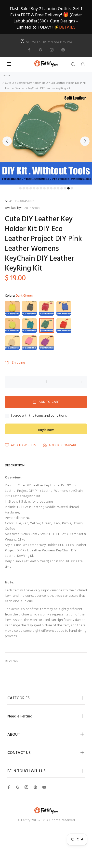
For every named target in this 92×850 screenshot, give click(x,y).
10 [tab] (51, 188)
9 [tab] (48, 188)
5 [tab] (34, 188)
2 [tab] (24, 188)
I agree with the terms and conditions (39, 416)
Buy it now (46, 430)
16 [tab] (72, 188)
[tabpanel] (46, 138)
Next (85, 141)
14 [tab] (65, 188)
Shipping (18, 363)
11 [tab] (54, 188)
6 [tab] (37, 188)
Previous (7, 141)
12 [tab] (58, 188)
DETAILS (67, 27)
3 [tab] (27, 188)
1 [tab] (20, 188)
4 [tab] (30, 188)
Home (6, 75)
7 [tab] (41, 188)
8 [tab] (44, 188)
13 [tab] (61, 188)
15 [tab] (68, 188)
